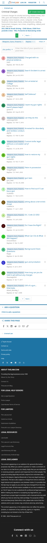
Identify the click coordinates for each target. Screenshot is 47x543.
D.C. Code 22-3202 (32, 215)
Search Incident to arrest (35, 70)
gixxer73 (10, 109)
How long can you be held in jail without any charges (24, 273)
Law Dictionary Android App (10, 455)
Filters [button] (41, 42)
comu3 (9, 228)
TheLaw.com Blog (6, 386)
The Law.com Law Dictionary (10, 442)
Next (27, 35)
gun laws (28, 178)
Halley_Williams (12, 86)
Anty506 (10, 96)
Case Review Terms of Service (10, 404)
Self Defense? (30, 94)
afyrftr (9, 133)
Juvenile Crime (7, 31)
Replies (28, 41)
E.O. (8, 146)
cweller (9, 264)
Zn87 (8, 62)
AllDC (9, 217)
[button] (8, 49)
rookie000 (10, 159)
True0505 (10, 193)
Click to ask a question (11, 312)
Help (2, 358)
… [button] (19, 35)
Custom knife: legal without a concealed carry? (24, 142)
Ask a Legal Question (8, 396)
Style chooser (7, 342)
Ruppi (9, 254)
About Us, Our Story (7, 377)
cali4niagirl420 (12, 120)
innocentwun (11, 241)
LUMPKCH (10, 206)
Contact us (4, 346)
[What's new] (39, 2)
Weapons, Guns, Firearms (12, 42)
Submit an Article (6, 419)
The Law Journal (6, 415)
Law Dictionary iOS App (8, 450)
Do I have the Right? (33, 225)
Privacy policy (5, 354)
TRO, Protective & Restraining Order (27, 31)
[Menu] (3, 2)
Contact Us (4, 381)
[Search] (44, 2)
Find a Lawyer (5, 400)
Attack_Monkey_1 (13, 290)
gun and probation (32, 262)
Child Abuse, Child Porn (31, 28)
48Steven (10, 73)
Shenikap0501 (12, 277)
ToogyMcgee (11, 170)
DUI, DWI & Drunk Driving (11, 28)
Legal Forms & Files (7, 446)
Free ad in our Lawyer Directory (11, 427)
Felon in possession (33, 167)
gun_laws (10, 180)
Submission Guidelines (8, 423)
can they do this (31, 118)
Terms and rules (6, 350)
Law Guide (4, 438)
